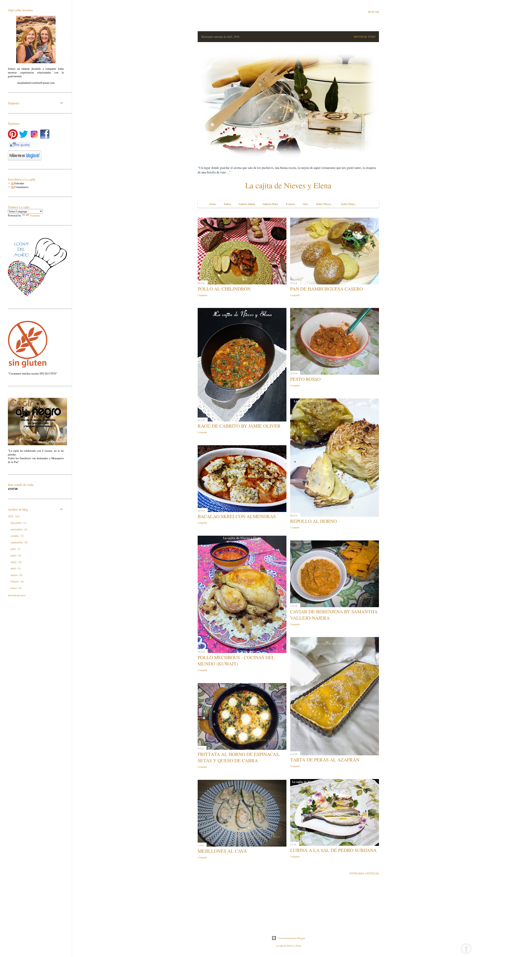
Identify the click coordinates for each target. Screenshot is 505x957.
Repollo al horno (313, 521)
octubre (17, 536)
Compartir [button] (202, 295)
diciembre (18, 523)
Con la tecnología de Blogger (291, 938)
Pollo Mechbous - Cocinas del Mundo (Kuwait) (236, 660)
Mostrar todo (364, 37)
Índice (227, 204)
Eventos (290, 204)
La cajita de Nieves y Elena (288, 185)
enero (16, 588)
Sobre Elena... (349, 204)
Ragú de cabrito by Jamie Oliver (239, 426)
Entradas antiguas (364, 873)
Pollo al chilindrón (224, 289)
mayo (16, 562)
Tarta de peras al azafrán (324, 760)
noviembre (18, 529)
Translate (35, 215)
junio (15, 555)
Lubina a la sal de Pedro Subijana (333, 850)
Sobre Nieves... (324, 204)
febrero (17, 581)
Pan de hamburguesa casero (326, 289)
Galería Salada (247, 204)
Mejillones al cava (222, 851)
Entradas (19, 183)
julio (15, 549)
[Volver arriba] (466, 949)
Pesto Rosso (305, 379)
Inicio (212, 204)
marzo (16, 575)
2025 (13, 516)
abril (15, 568)
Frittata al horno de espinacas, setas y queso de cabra (239, 757)
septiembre (19, 542)
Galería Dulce (270, 204)
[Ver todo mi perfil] (36, 62)
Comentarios (21, 187)
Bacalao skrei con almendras (237, 516)
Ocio (305, 204)
